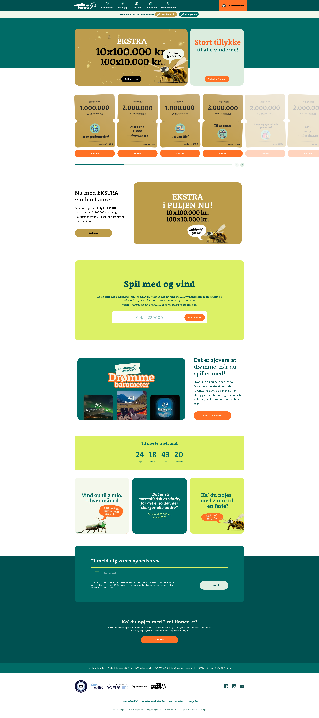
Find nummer (194, 317)
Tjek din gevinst (217, 79)
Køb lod (95, 153)
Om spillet (192, 701)
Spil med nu (131, 79)
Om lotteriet (176, 701)
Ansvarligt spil (118, 709)
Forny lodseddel (129, 701)
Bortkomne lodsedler (153, 701)
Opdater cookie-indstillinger (194, 709)
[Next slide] (242, 165)
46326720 (203, 668)
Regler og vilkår (154, 709)
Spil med (93, 232)
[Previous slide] (237, 165)
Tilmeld (214, 585)
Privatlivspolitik (136, 709)
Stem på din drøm (212, 415)
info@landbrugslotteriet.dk (183, 668)
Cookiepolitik (171, 709)
